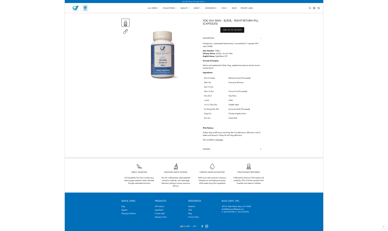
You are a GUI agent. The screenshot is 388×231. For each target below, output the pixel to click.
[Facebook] (202, 226)
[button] (309, 8)
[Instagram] (206, 226)
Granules (219, 139)
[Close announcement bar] (321, 1)
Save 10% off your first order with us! (193, 1)
